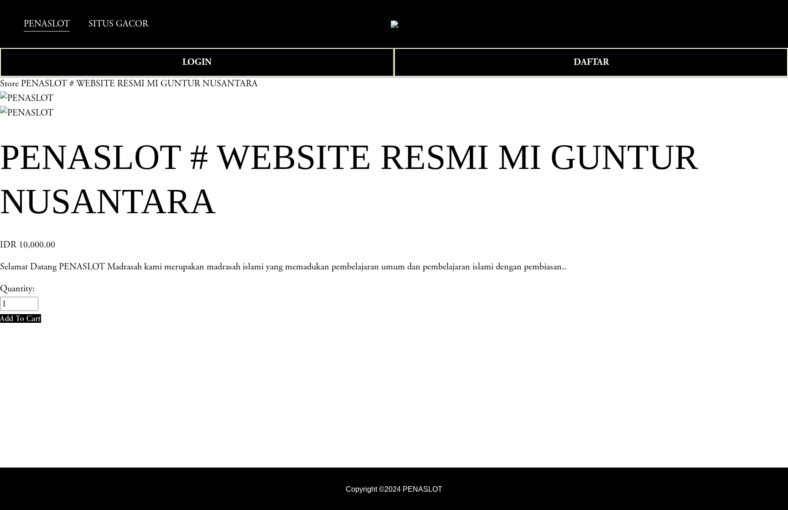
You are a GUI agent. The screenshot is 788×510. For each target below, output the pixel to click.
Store (9, 83)
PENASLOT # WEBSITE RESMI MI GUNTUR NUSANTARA (139, 83)
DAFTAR (591, 62)
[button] (20, 318)
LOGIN (197, 62)
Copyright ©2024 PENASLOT (394, 489)
